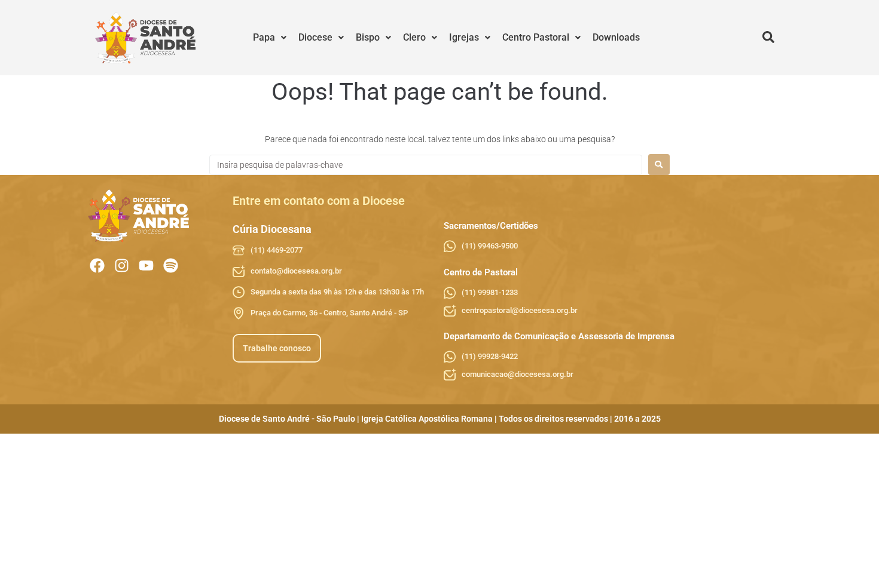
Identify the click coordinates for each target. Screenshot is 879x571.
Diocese (315, 37)
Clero (414, 37)
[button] (269, 37)
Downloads (616, 37)
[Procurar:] (425, 165)
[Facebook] (97, 265)
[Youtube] (146, 265)
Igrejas (464, 37)
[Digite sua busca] (768, 37)
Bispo (368, 37)
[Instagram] (121, 265)
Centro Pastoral (535, 37)
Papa (264, 37)
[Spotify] (170, 265)
